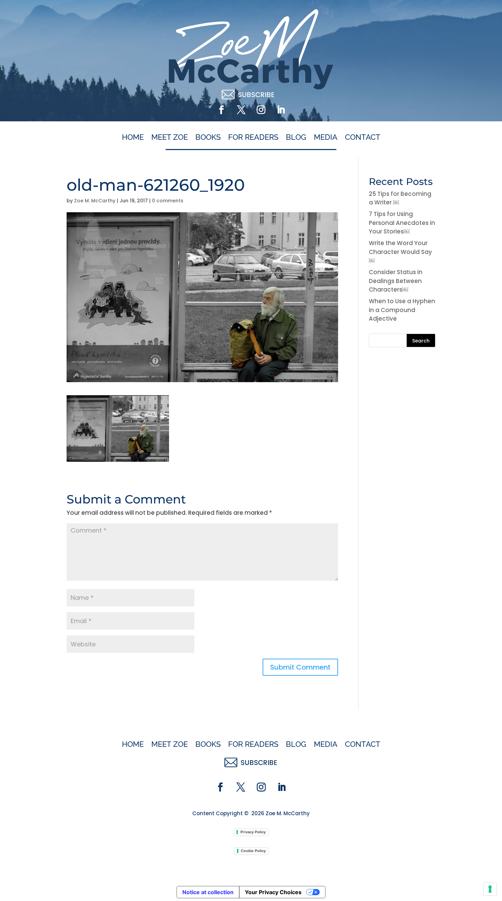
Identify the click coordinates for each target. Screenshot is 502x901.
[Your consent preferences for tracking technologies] (490, 889)
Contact (362, 137)
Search (421, 340)
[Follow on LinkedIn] (280, 110)
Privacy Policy (253, 832)
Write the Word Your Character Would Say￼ (400, 252)
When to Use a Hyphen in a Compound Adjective (402, 310)
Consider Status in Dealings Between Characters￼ (395, 281)
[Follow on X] (241, 110)
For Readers (253, 137)
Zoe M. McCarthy (94, 200)
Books (208, 137)
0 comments (167, 200)
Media (325, 137)
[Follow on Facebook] (221, 110)
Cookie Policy (253, 850)
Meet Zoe (169, 137)
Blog (296, 137)
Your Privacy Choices (273, 892)
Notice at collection (208, 892)
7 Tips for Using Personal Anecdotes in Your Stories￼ (402, 223)
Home (133, 137)
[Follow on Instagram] (260, 110)
